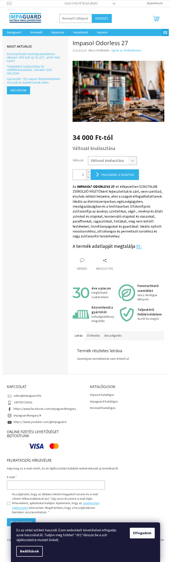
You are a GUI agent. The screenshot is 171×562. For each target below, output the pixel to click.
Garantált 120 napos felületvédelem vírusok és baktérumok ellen (33, 80)
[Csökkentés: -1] (88, 177)
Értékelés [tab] (93, 336)
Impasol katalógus (102, 395)
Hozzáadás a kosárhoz (117, 174)
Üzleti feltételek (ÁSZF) (81, 4)
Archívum (18, 90)
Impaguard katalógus (104, 402)
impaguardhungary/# (27, 415)
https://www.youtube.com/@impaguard (40, 422)
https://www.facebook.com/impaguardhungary (45, 409)
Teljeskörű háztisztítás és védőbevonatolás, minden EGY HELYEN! (29, 70)
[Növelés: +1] (88, 172)
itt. (139, 246)
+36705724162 (23, 402)
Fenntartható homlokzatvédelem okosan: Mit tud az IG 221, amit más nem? (33, 57)
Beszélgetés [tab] (113, 336)
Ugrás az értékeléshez (126, 51)
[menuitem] (14, 32)
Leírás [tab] (79, 336)
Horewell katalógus (103, 408)
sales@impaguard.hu (27, 396)
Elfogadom (142, 533)
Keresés (101, 18)
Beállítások (29, 551)
